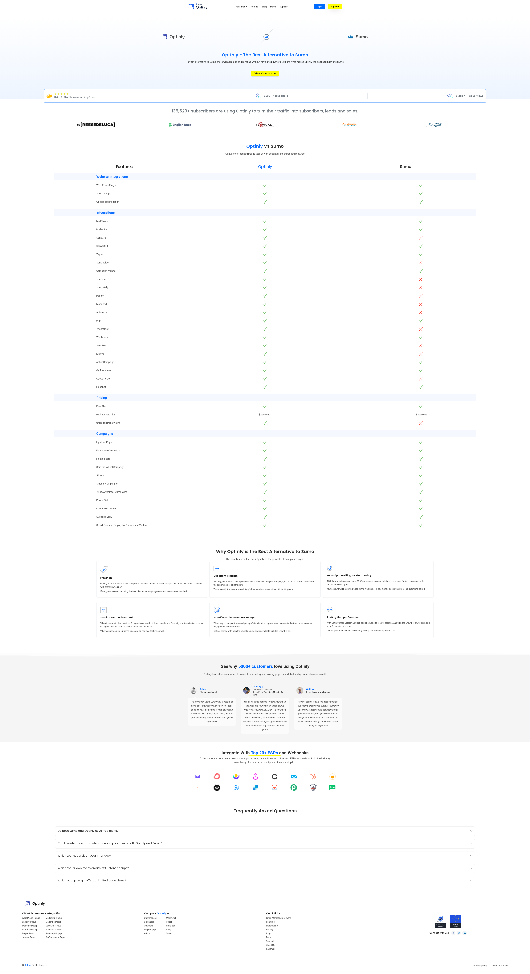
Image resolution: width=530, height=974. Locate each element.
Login (319, 6)
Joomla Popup (29, 937)
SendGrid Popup (53, 925)
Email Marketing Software (278, 918)
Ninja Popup (150, 929)
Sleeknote (149, 922)
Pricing (254, 6)
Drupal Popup (28, 933)
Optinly (27, 965)
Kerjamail (270, 949)
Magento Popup (30, 925)
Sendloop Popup (54, 933)
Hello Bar (170, 925)
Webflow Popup (30, 929)
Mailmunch (171, 918)
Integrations (272, 925)
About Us (270, 945)
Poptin (169, 922)
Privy (168, 929)
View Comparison (265, 73)
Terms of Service (499, 965)
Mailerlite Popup (54, 922)
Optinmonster (150, 918)
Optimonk (148, 925)
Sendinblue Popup (54, 929)
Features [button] (240, 6)
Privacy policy (480, 965)
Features (270, 922)
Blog (264, 6)
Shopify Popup (29, 922)
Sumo (169, 933)
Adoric (147, 933)
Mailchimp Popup (54, 918)
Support (283, 6)
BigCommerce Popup (56, 937)
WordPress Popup (31, 918)
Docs (273, 6)
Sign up (335, 6)
